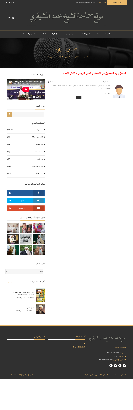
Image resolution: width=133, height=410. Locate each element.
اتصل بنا (43, 34)
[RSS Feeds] (6, 2)
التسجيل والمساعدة (29, 34)
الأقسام (97, 34)
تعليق (49, 82)
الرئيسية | (31, 375)
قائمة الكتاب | (17, 375)
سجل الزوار (55, 34)
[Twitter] (13, 2)
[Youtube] (11, 2)
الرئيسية (107, 34)
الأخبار (59, 57)
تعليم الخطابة (85, 34)
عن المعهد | (24, 375)
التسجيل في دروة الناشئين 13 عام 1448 (91, 2)
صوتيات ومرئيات (69, 34)
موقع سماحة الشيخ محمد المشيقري (75, 57)
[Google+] (9, 2)
